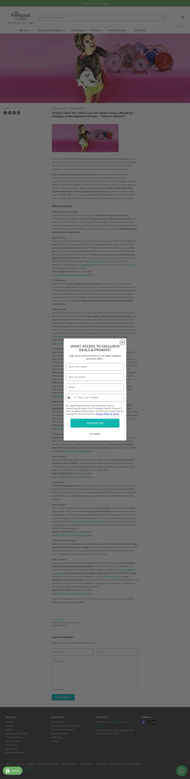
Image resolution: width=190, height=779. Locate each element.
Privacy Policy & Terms (107, 413)
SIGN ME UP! (95, 423)
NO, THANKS (95, 434)
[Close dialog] (122, 342)
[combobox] (71, 397)
